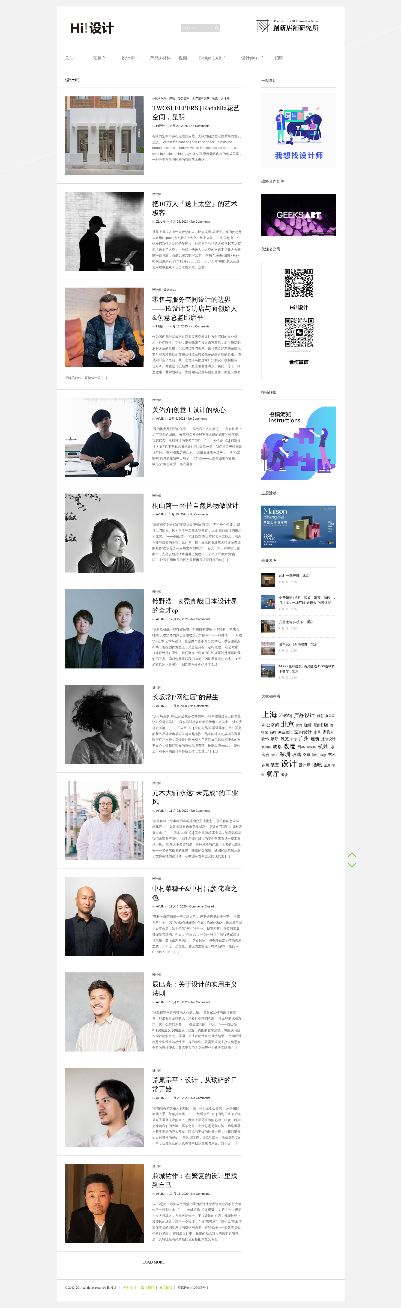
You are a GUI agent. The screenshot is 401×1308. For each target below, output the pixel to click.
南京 (299, 725)
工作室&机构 (201, 98)
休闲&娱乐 (159, 98)
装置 (215, 98)
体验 (172, 98)
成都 (277, 746)
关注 (69, 58)
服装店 (311, 747)
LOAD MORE (153, 1262)
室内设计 (303, 732)
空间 (306, 754)
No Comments (200, 125)
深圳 (284, 754)
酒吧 (317, 764)
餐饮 (284, 774)
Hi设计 (160, 125)
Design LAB (210, 58)
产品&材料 (160, 58)
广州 (304, 738)
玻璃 (296, 754)
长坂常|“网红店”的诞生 (185, 696)
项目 (97, 58)
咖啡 (308, 725)
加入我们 (147, 1287)
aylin (160, 418)
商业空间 (285, 732)
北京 (287, 724)
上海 (269, 714)
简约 (315, 755)
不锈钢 (285, 715)
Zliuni (161, 221)
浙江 (274, 755)
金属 (327, 765)
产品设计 (304, 715)
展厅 (275, 738)
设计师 (128, 58)
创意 (320, 715)
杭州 (323, 746)
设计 (289, 763)
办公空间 (184, 98)
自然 (323, 755)
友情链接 (165, 1287)
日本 (301, 746)
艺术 (332, 754)
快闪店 (266, 747)
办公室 (330, 716)
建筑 (315, 739)
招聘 (279, 58)
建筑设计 (328, 738)
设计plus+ (250, 58)
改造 (289, 746)
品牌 (273, 732)
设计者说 (170, 290)
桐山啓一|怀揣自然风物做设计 (195, 505)
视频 (182, 58)
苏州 (265, 765)
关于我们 (129, 1287)
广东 (294, 739)
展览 (284, 739)
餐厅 (273, 773)
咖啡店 (321, 725)
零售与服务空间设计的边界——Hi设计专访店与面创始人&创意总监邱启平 (194, 308)
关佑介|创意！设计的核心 (189, 409)
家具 (317, 732)
